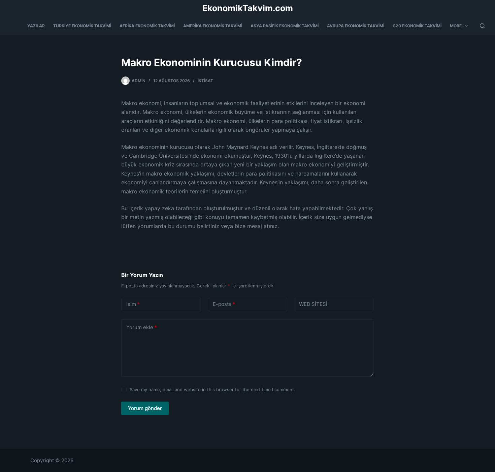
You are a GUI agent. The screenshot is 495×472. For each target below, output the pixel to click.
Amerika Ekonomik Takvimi (212, 25)
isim (133, 304)
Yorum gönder (145, 408)
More (456, 25)
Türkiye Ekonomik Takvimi (82, 25)
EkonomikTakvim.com (247, 8)
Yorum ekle (141, 327)
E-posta (224, 304)
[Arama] (482, 25)
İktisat (205, 80)
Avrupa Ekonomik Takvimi (355, 25)
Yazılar (36, 25)
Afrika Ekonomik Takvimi (147, 25)
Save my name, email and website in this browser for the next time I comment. (212, 389)
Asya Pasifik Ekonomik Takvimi (285, 25)
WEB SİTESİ (313, 304)
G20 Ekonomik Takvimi (417, 25)
